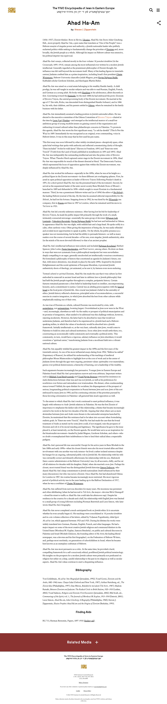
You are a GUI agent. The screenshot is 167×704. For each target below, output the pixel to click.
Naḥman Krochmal (107, 245)
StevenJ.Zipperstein (85, 29)
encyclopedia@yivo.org (100, 686)
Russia (61, 202)
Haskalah (72, 95)
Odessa (91, 105)
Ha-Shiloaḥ (118, 192)
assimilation (48, 308)
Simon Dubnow (107, 467)
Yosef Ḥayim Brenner (87, 376)
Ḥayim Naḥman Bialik (108, 77)
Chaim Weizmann (75, 483)
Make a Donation (83, 682)
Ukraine (86, 39)
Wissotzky (113, 199)
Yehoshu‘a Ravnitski (61, 221)
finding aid (89, 620)
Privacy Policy (87, 691)
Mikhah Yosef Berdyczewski (61, 376)
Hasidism (86, 92)
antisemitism (63, 308)
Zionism (110, 49)
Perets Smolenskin (70, 248)
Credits (78, 691)
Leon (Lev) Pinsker (61, 120)
